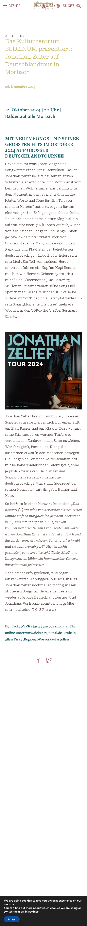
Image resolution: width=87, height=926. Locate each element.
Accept (12, 919)
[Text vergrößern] (45, 6)
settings (33, 912)
